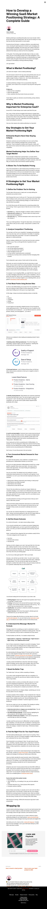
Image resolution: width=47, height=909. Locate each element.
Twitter (19, 886)
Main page (11, 894)
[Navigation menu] (45, 2)
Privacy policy (31, 894)
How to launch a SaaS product (14, 868)
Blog (37, 894)
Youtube (16, 894)
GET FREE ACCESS (32, 851)
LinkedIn (23, 886)
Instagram (30, 886)
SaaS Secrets (25, 888)
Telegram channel (23, 894)
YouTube (8, 886)
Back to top (23, 902)
